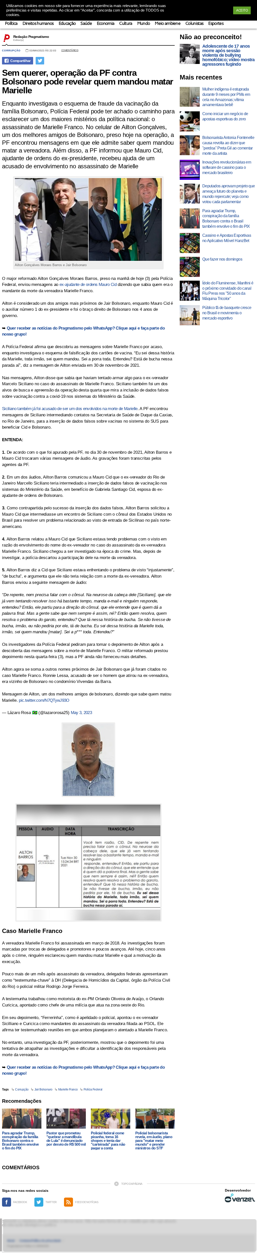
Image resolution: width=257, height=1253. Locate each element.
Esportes (215, 24)
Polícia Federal (93, 1089)
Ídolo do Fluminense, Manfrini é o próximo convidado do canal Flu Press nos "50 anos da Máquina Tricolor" (227, 291)
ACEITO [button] (242, 10)
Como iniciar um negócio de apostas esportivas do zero (225, 116)
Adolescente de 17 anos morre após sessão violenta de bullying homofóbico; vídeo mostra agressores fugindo (228, 55)
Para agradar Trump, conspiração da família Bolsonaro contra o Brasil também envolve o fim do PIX (20, 1140)
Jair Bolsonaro (43, 1089)
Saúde (86, 24)
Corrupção (11, 50)
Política (11, 24)
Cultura (125, 24)
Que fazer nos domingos (222, 259)
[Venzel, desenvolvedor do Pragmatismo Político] (240, 1197)
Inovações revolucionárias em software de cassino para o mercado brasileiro (226, 167)
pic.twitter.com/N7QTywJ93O (44, 700)
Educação (67, 24)
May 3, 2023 (81, 712)
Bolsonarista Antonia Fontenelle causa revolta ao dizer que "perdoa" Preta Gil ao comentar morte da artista (228, 145)
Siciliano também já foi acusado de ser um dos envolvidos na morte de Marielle (70, 408)
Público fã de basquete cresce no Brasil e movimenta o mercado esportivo (226, 312)
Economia (105, 24)
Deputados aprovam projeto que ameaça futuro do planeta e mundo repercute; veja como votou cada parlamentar (228, 194)
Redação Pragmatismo (31, 36)
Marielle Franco (68, 1089)
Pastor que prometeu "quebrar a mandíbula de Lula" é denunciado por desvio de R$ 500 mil (66, 1138)
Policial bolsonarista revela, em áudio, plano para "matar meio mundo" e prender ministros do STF (153, 1140)
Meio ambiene (167, 24)
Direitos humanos (38, 24)
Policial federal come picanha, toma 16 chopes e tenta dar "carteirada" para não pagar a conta (108, 1140)
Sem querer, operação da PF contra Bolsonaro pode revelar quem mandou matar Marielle (87, 81)
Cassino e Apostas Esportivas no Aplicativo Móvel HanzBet (226, 238)
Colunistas (194, 24)
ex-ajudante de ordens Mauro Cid (87, 284)
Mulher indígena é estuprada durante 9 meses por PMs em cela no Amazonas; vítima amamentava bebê (226, 97)
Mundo (143, 24)
